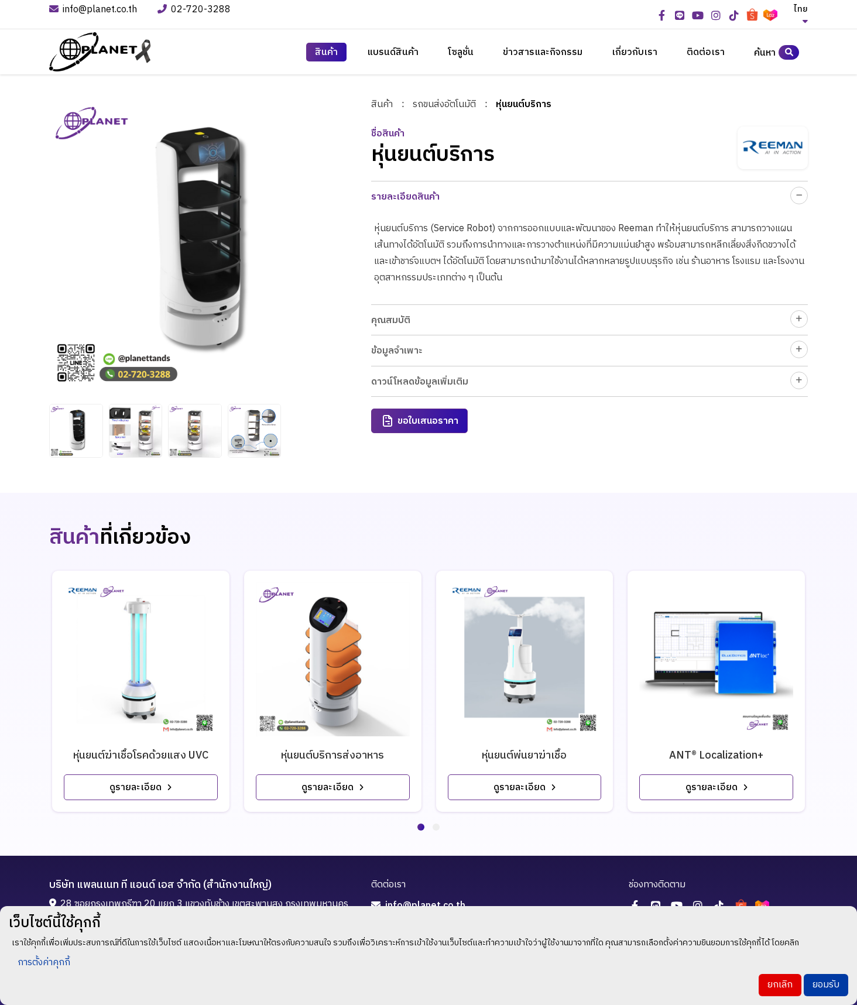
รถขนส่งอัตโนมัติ (444, 105)
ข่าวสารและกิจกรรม (542, 52)
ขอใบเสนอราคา (427, 421)
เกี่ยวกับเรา (634, 52)
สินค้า (382, 105)
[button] (420, 827)
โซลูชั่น (461, 52)
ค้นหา (765, 52)
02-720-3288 (202, 10)
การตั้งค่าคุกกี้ (44, 962)
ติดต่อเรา (706, 52)
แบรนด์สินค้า (393, 52)
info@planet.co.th (100, 10)
